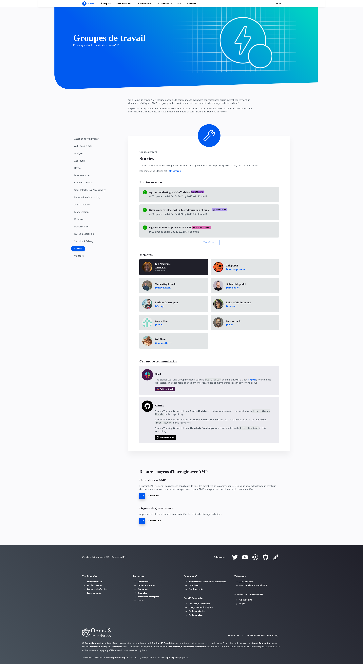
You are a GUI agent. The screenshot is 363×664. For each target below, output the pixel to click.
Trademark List (195, 615)
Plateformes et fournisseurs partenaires (207, 581)
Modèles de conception (148, 596)
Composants (143, 589)
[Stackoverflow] (275, 557)
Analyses (79, 153)
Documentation (123, 3)
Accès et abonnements (86, 138)
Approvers (80, 160)
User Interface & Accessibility (89, 190)
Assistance (191, 3)
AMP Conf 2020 (246, 581)
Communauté (144, 3)
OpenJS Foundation (94, 643)
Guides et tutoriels (146, 585)
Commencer (143, 581)
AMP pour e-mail (83, 146)
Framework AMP (94, 581)
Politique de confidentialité (253, 635)
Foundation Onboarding (87, 197)
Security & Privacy (83, 241)
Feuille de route (196, 589)
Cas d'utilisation (94, 585)
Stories (78, 248)
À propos (105, 3)
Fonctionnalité (94, 593)
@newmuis (175, 170)
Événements (164, 3)
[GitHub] (265, 557)
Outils (140, 600)
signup (252, 379)
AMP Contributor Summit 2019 (253, 585)
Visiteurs (79, 255)
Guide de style (245, 600)
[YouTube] (245, 557)
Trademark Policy (197, 611)
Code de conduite (83, 182)
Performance (81, 226)
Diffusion (79, 219)
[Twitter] (235, 557)
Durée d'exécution (84, 233)
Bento (77, 168)
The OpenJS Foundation (199, 603)
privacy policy (174, 657)
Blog (179, 3)
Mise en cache (81, 175)
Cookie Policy (272, 635)
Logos (242, 603)
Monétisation (81, 212)
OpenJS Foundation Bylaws (201, 607)
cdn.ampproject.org (115, 657)
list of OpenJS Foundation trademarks (187, 646)
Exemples (142, 593)
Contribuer (194, 585)
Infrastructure (82, 204)
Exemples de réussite (97, 589)
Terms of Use (233, 635)
